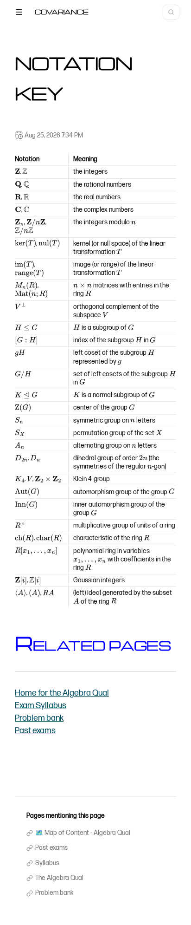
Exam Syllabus (40, 705)
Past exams (35, 731)
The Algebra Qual (59, 878)
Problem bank (39, 718)
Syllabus (47, 863)
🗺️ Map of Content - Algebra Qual (82, 833)
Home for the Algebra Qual (62, 693)
